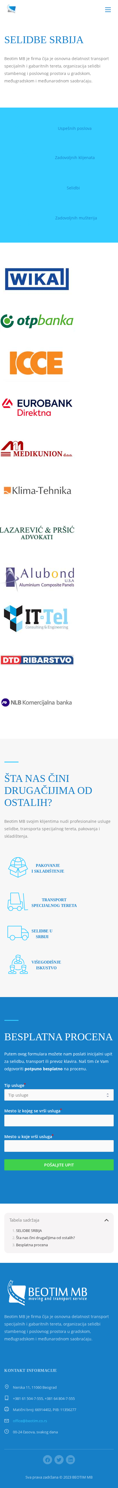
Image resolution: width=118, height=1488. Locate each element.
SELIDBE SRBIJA (29, 1230)
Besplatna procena (32, 1245)
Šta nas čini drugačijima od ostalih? (45, 1237)
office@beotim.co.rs (30, 1420)
